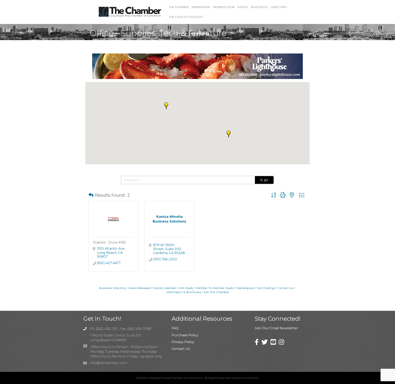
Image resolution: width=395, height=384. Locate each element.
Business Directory (112, 288)
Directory (279, 7)
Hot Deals (186, 288)
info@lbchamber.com (108, 363)
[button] (166, 105)
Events (242, 7)
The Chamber (179, 7)
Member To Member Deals (214, 288)
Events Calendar (164, 288)
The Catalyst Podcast (186, 17)
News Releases (139, 288)
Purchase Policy (185, 335)
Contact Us (285, 288)
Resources (259, 7)
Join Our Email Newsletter (276, 328)
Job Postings (266, 288)
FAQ (175, 328)
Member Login (224, 7)
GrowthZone (250, 377)
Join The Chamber (216, 292)
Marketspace (245, 288)
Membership (201, 7)
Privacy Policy (183, 342)
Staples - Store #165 (109, 242)
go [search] (266, 180)
